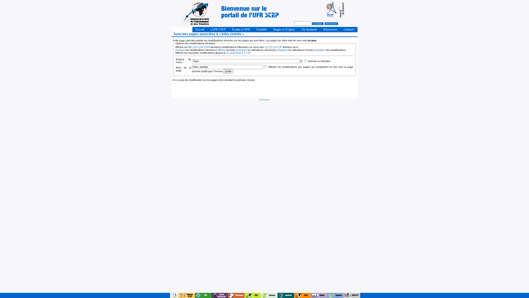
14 (275, 47)
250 (201, 47)
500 (207, 47)
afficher (222, 50)
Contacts (349, 29)
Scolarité (261, 29)
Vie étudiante (309, 29)
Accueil (199, 29)
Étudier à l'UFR (241, 29)
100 (195, 47)
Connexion (264, 100)
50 (189, 47)
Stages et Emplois (284, 29)
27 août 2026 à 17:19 (238, 53)
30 (280, 47)
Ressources (330, 29)
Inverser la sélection (319, 61)
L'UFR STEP (218, 29)
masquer (180, 50)
